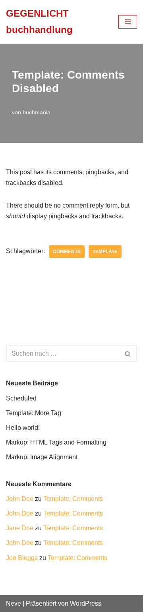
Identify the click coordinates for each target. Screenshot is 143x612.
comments (67, 251)
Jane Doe (19, 528)
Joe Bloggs (22, 557)
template (105, 251)
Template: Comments (73, 498)
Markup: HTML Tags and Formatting (56, 442)
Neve (13, 603)
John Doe (19, 498)
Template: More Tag (33, 413)
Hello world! (23, 427)
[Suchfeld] (128, 353)
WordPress (85, 603)
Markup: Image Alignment (41, 457)
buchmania (36, 112)
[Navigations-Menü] (127, 22)
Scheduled (21, 398)
